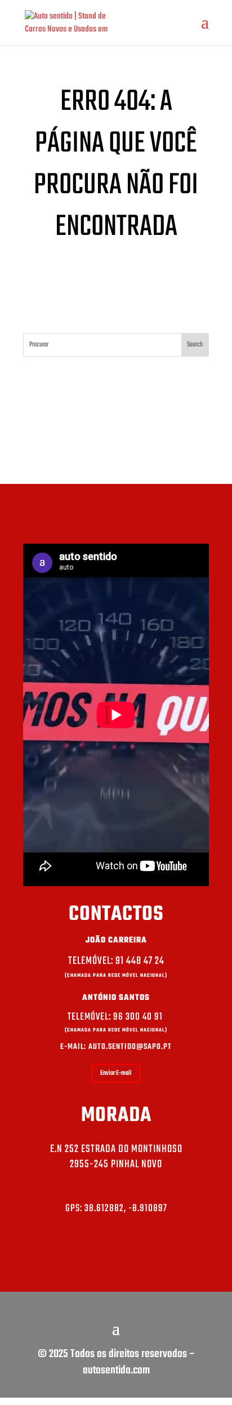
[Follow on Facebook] (116, 1251)
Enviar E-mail (116, 1073)
